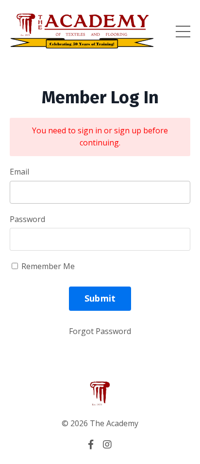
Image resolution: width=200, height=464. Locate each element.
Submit (100, 298)
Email (19, 171)
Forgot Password (100, 331)
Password (27, 219)
